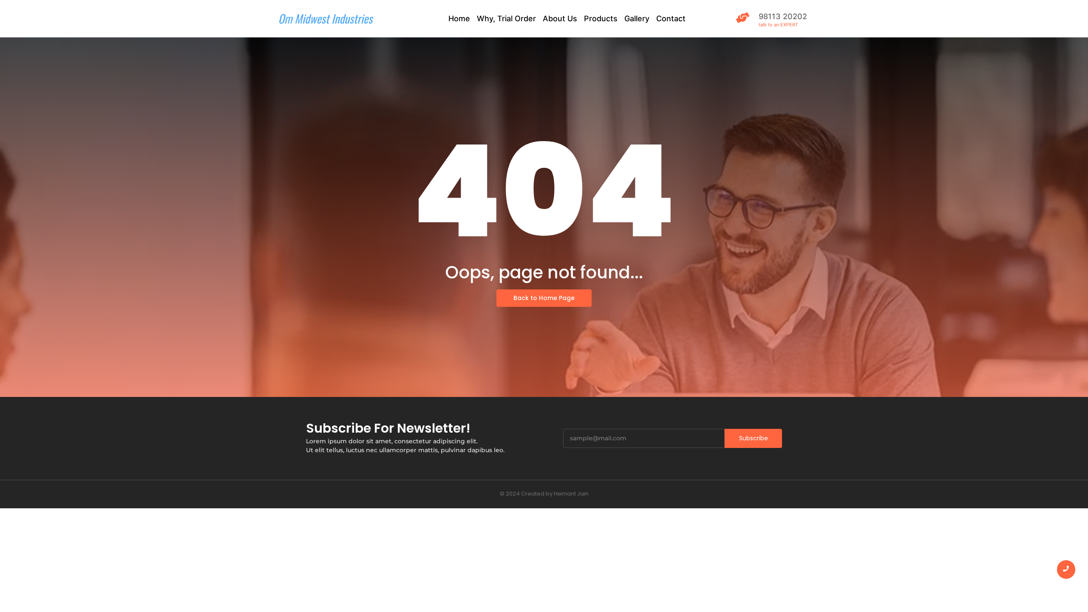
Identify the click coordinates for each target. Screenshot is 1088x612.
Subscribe (753, 438)
